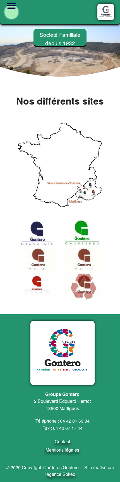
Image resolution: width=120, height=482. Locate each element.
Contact (62, 441)
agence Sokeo (61, 474)
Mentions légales (62, 450)
